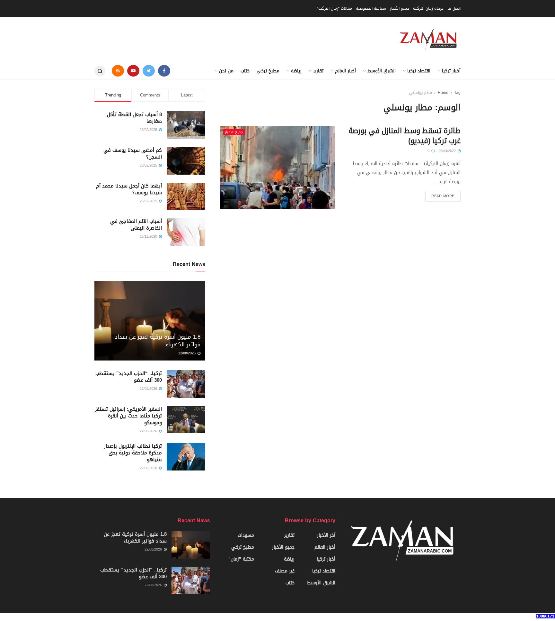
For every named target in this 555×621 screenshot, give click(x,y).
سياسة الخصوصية (371, 8)
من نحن (226, 71)
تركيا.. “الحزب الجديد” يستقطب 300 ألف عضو (128, 377)
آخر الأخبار (326, 535)
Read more (442, 196)
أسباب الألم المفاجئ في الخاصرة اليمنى (136, 225)
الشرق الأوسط (381, 71)
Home (443, 92)
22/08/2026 (187, 353)
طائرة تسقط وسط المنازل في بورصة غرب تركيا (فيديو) (404, 136)
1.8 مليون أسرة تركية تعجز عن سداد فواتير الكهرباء (157, 341)
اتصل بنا (454, 8)
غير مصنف (285, 571)
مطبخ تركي (268, 71)
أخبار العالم (345, 71)
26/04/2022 (447, 151)
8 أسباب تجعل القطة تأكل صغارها (134, 118)
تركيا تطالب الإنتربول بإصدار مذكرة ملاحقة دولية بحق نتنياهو (133, 453)
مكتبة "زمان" (241, 559)
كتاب (245, 71)
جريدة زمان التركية (428, 8)
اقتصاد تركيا (418, 71)
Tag (457, 92)
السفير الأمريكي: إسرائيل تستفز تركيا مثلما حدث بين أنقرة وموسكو (128, 416)
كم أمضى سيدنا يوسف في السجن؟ (132, 153)
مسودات (246, 535)
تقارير (318, 71)
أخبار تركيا (451, 71)
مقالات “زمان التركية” (334, 8)
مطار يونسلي (420, 92)
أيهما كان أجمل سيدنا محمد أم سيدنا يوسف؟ (129, 189)
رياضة (296, 71)
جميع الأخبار (399, 8)
